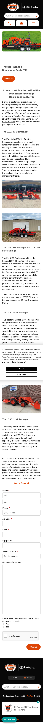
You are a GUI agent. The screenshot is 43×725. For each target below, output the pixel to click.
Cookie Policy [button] (10, 359)
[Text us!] (9, 719)
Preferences (21, 374)
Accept (21, 369)
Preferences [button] (21, 362)
